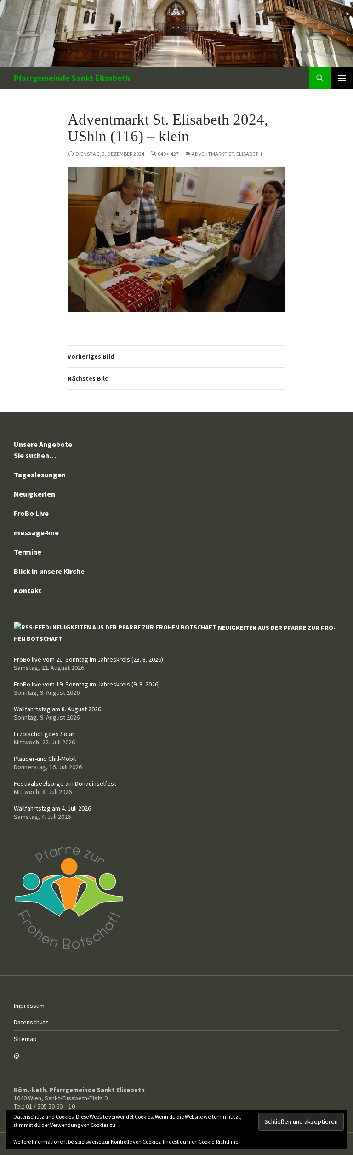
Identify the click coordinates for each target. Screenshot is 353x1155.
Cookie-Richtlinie (218, 1141)
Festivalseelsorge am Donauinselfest (65, 783)
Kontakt (27, 590)
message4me (36, 532)
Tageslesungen (40, 474)
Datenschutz (31, 1022)
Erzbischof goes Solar (44, 734)
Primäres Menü (342, 78)
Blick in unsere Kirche (49, 571)
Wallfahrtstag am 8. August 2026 (57, 709)
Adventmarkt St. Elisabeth (227, 153)
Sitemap (25, 1039)
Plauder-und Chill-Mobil (45, 759)
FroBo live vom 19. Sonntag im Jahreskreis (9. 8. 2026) (87, 684)
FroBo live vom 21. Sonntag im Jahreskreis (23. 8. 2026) (88, 659)
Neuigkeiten (34, 493)
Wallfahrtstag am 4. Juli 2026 (52, 808)
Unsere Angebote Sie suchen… (43, 450)
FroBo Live (31, 513)
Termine (27, 551)
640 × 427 (168, 153)
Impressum (29, 1005)
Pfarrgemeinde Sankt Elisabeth (72, 78)
